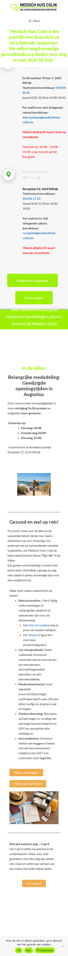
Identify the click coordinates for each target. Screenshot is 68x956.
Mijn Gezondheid (39, 625)
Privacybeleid (45, 950)
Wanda (33, 635)
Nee (28, 950)
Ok (18, 950)
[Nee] (63, 946)
